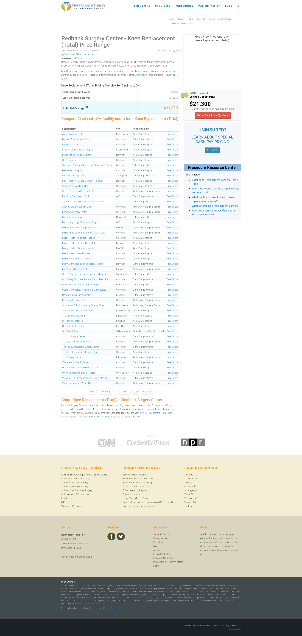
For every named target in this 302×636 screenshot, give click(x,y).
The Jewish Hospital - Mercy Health (79, 352)
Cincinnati (84, 50)
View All (147, 391)
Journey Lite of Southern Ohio (77, 207)
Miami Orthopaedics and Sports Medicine (82, 264)
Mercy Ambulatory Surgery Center (78, 227)
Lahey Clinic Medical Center (136, 498)
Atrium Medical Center (73, 134)
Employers (142, 5)
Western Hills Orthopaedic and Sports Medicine (85, 378)
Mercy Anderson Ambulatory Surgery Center (84, 232)
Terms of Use (176, 562)
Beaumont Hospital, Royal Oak (138, 478)
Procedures (184, 5)
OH (92, 50)
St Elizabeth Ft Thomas (73, 326)
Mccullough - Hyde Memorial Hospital (80, 222)
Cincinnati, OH (141, 75)
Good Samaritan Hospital (75, 186)
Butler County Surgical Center (76, 155)
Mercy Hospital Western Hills (76, 258)
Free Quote (172, 134)
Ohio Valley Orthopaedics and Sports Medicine (85, 274)
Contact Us (165, 554)
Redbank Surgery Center (92, 38)
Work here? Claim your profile (78, 54)
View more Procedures (72, 506)
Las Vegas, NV (191, 490)
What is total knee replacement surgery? (215, 205)
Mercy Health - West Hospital (76, 253)
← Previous (105, 391)
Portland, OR (190, 506)
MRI (63, 502)
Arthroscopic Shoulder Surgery (76, 490)
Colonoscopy (68, 494)
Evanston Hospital (132, 494)
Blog (228, 5)
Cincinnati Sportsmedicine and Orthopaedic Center (87, 165)
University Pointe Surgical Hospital (79, 373)
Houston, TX (190, 486)
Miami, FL (188, 494)
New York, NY (191, 498)
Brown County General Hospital (77, 149)
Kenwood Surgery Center (74, 212)
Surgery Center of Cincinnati (76, 341)
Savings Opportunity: (202, 96)
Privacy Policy (160, 562)
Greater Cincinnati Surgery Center (78, 191)
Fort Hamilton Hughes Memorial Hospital (82, 181)
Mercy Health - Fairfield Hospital (77, 248)
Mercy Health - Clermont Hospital (78, 243)
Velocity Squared (234, 629)
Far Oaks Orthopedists (73, 175)
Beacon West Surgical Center (76, 139)
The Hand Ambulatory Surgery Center (80, 347)
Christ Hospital (69, 160)
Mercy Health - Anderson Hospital (78, 238)
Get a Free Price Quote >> (213, 115)
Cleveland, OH (191, 478)
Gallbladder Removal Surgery (75, 478)
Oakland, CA (190, 502)
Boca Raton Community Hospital (139, 482)
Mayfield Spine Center (72, 217)
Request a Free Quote (168, 50)
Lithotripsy (66, 498)
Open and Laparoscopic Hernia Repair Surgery (84, 474)
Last (136, 391)
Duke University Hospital (134, 490)
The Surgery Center (71, 357)
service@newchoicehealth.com (76, 556)
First (92, 391)
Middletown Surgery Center (75, 269)
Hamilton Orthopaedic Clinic (76, 196)
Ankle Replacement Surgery (74, 482)
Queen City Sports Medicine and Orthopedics (84, 290)
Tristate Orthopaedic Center (75, 362)
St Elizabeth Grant (71, 331)
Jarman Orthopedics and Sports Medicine (82, 201)
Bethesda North (70, 144)
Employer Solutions (163, 558)
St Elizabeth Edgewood (73, 315)
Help (155, 554)
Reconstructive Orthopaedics (76, 295)
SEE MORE (212, 150)
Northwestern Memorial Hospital (139, 506)
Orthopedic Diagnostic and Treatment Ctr (82, 284)
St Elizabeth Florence (72, 321)
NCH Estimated (199, 93)
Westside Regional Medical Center (78, 383)
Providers (162, 5)
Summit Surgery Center (73, 336)
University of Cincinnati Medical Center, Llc (82, 367)
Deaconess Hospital (72, 170)
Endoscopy (83, 494)
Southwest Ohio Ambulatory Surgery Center (83, 305)
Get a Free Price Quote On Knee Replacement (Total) (212, 38)
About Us (157, 550)
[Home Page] (83, 6)
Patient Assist (209, 5)
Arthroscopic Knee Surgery (74, 486)
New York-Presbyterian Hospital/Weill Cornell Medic (148, 502)
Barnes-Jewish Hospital (134, 474)
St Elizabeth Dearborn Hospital (77, 310)
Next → (125, 391)
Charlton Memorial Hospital (136, 486)
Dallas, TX (189, 482)
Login (156, 566)
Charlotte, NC (190, 474)
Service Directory (161, 534)
